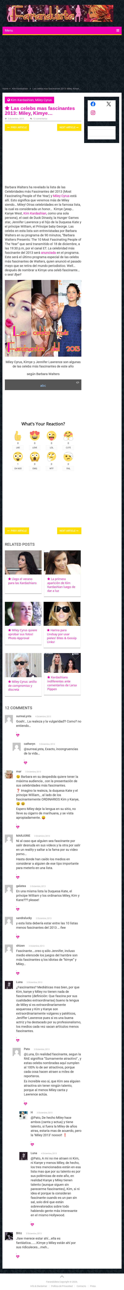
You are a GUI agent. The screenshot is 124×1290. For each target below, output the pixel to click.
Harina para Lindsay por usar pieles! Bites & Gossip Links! (62, 636)
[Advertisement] (61, 61)
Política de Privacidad (62, 1286)
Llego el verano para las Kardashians (22, 581)
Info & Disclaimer (38, 1286)
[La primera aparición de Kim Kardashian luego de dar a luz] (62, 562)
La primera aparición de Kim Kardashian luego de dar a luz (61, 585)
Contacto (81, 1286)
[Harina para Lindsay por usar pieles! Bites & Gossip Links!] (62, 614)
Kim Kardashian (22, 100)
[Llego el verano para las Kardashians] (23, 562)
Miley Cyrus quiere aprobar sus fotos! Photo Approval (22, 634)
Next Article (68, 127)
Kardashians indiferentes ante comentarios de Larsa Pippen (62, 683)
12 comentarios (40, 118)
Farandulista (52, 1281)
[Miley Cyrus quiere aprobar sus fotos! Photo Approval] (23, 614)
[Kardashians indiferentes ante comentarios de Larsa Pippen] (62, 663)
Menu (9, 30)
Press (93, 1286)
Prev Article (18, 127)
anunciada (48, 253)
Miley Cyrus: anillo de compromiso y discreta (22, 685)
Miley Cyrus (43, 100)
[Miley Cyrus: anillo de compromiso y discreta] (23, 665)
